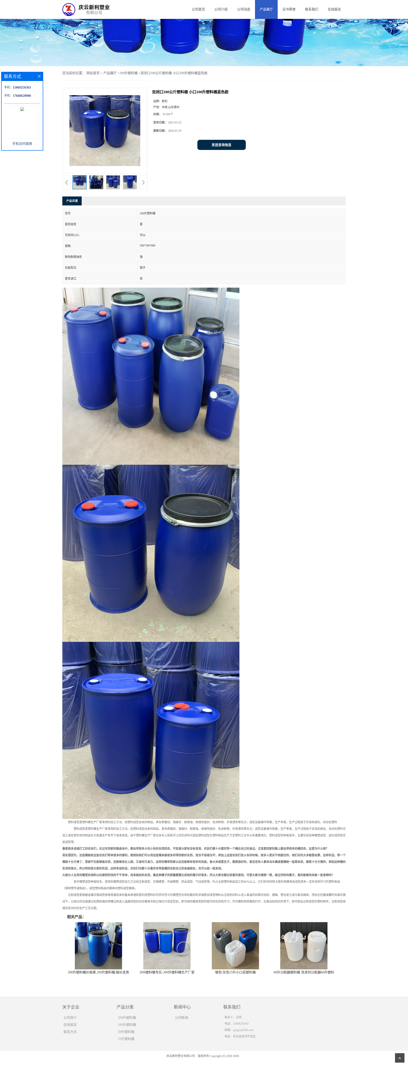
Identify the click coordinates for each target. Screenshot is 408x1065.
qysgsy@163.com (243, 1030)
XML (236, 1056)
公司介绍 (221, 9)
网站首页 (93, 73)
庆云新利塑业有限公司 (180, 1056)
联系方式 (70, 1032)
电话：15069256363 (237, 1023)
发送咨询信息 (221, 145)
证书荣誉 (289, 9)
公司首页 (198, 9)
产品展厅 (266, 9)
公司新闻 (181, 1017)
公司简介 (70, 1017)
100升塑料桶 (128, 73)
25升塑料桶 (126, 1039)
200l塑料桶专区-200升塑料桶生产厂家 (167, 972)
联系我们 (311, 9)
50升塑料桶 (126, 1032)
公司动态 (243, 9)
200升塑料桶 (127, 1017)
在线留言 (334, 9)
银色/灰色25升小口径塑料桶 (235, 972)
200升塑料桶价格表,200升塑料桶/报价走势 (98, 972)
